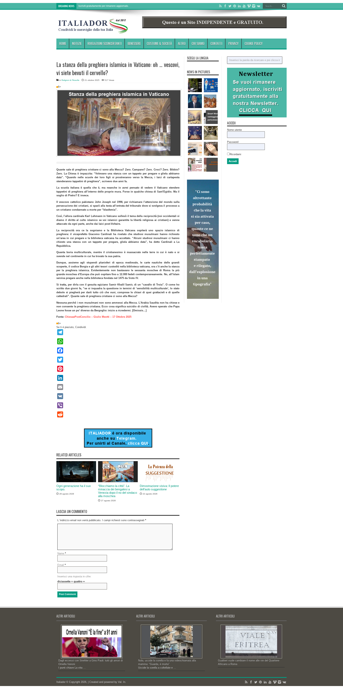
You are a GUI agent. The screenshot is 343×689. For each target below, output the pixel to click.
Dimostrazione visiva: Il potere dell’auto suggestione (159, 487)
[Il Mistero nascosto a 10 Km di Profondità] (211, 133)
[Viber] (117, 405)
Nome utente (234, 129)
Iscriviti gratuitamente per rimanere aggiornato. (103, 6)
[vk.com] (258, 6)
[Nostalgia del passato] (211, 101)
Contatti (216, 43)
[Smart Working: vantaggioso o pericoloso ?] (211, 117)
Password (232, 141)
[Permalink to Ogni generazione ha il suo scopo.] (76, 481)
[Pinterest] (235, 6)
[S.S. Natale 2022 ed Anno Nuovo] (195, 117)
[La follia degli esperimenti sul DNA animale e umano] (195, 165)
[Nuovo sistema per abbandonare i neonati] (211, 165)
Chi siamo (198, 43)
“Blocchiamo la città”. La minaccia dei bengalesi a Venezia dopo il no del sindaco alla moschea (117, 491)
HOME (62, 43)
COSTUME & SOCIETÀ (159, 43)
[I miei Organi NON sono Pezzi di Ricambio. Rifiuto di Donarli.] (211, 85)
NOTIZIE (77, 43)
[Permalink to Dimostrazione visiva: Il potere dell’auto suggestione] (159, 481)
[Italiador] (93, 30)
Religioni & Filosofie (70, 80)
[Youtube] (244, 6)
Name (60, 553)
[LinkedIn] (239, 6)
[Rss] (220, 6)
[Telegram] (117, 332)
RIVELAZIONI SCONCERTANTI (105, 43)
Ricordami (235, 154)
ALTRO (182, 43)
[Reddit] (117, 414)
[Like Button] (57, 87)
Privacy (233, 43)
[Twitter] (230, 6)
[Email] (117, 387)
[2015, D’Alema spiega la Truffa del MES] (195, 101)
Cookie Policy (254, 43)
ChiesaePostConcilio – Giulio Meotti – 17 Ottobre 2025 (98, 316)
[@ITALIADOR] (118, 446)
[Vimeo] (249, 6)
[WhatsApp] (117, 341)
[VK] (117, 396)
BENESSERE (134, 43)
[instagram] (254, 6)
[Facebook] (225, 6)
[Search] (284, 6)
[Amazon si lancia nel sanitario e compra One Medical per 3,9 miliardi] (195, 149)
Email (60, 564)
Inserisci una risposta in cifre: (74, 576)
